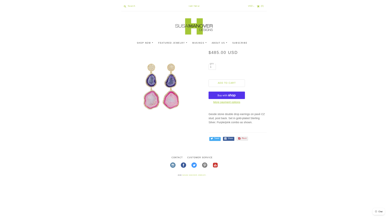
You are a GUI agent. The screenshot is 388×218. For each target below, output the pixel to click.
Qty (212, 64)
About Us (219, 43)
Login (191, 6)
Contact (177, 157)
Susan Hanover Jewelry (194, 175)
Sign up (196, 6)
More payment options (226, 102)
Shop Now (144, 43)
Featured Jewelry (172, 43)
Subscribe (239, 43)
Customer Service (200, 157)
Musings (198, 43)
